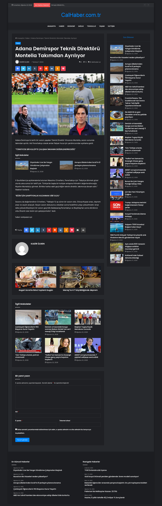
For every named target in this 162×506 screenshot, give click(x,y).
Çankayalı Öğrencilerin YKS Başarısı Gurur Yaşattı (27, 328)
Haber (61, 26)
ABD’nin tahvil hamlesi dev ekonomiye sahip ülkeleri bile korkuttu (134, 89)
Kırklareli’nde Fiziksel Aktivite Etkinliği (134, 256)
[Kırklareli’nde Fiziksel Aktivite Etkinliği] (116, 258)
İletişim (111, 26)
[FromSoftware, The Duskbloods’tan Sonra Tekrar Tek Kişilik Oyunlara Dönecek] (116, 101)
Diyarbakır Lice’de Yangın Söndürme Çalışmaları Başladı (41, 165)
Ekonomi (71, 26)
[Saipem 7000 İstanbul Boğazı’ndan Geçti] (116, 227)
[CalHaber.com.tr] (81, 15)
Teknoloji (91, 26)
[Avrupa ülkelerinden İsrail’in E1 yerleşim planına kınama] (66, 165)
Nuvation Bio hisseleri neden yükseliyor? (127, 57)
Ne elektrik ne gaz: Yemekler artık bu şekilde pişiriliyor (136, 114)
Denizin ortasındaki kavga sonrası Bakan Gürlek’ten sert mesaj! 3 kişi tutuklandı (58, 329)
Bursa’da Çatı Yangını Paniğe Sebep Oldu (134, 182)
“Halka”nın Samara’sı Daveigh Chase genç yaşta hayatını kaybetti (58, 357)
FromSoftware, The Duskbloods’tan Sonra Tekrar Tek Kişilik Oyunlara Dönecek (135, 102)
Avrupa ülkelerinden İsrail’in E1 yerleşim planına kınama (71, 5)
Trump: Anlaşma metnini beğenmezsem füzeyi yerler (135, 205)
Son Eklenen (128, 37)
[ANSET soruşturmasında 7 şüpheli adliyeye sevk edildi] (88, 345)
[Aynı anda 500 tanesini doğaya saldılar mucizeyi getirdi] (116, 247)
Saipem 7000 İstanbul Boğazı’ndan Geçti (134, 225)
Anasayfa (51, 26)
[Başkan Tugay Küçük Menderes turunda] (88, 317)
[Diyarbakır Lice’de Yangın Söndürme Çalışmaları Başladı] (21, 165)
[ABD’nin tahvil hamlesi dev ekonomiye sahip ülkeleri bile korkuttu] (116, 90)
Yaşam (102, 26)
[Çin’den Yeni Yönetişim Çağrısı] (116, 195)
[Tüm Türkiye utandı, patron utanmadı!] (28, 345)
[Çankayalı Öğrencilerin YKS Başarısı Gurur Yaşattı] (28, 317)
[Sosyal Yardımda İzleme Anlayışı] (116, 217)
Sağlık (81, 26)
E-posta (18, 421)
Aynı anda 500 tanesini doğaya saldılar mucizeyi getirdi (135, 246)
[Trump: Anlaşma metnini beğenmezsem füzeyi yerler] (116, 205)
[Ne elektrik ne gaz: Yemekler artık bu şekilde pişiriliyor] (116, 115)
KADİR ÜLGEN (24, 62)
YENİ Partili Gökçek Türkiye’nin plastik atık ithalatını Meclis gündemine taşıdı (128, 236)
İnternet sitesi (65, 421)
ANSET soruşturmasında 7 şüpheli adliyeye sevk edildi (86, 356)
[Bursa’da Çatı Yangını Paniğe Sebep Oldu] (116, 184)
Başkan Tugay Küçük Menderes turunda (83, 328)
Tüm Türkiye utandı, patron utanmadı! (27, 356)
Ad (17, 412)
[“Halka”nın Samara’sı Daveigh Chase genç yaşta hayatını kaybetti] (58, 345)
